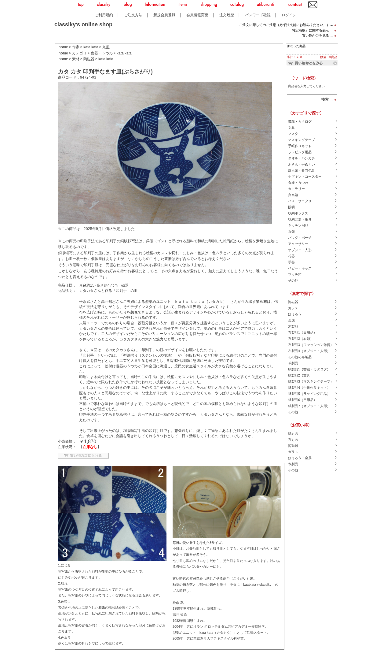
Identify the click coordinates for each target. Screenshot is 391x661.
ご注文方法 (133, 14)
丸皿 (106, 47)
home (63, 47)
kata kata (90, 47)
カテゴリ (79, 53)
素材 (75, 59)
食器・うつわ (102, 53)
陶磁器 (88, 59)
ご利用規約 (104, 14)
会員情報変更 (197, 14)
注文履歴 (226, 14)
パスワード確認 (258, 14)
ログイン (289, 14)
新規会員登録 (164, 14)
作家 (75, 47)
